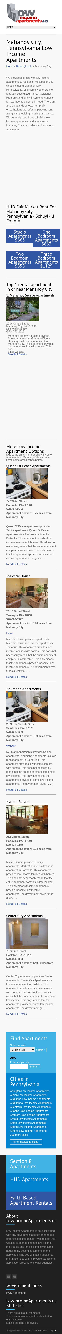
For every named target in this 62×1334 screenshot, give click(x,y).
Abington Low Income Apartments (29, 1091)
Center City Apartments (24, 915)
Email (9, 633)
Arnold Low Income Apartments (28, 1118)
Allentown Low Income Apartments (30, 1107)
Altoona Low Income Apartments (29, 1111)
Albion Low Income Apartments (28, 1095)
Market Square (17, 801)
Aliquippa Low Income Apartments (30, 1099)
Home (9, 66)
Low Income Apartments (37, 1331)
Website (11, 746)
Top (51, 1331)
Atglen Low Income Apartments (28, 1126)
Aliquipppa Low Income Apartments (31, 1103)
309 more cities (19, 1134)
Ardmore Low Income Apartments (29, 1115)
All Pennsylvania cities (25, 1141)
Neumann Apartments (23, 688)
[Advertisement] (31, 165)
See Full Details (17, 354)
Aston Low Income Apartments (28, 1122)
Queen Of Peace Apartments (28, 465)
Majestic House (18, 576)
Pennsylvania (24, 66)
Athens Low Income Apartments (28, 1130)
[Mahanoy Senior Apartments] (22, 321)
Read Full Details (16, 564)
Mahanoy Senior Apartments (32, 295)
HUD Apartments (16, 1292)
